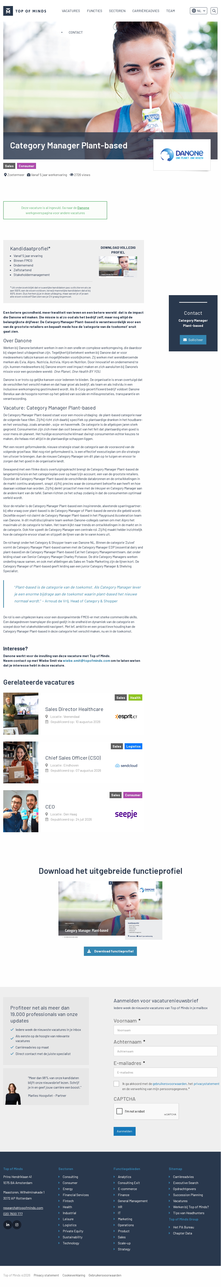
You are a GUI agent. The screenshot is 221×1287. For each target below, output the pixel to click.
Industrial (69, 1213)
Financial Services (76, 1195)
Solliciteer (195, 340)
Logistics (70, 1225)
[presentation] (146, 1111)
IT (119, 1213)
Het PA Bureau (183, 1227)
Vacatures (71, 11)
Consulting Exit (129, 1183)
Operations (126, 1225)
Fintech (68, 1201)
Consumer (70, 1183)
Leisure (68, 1219)
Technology (71, 1243)
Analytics (124, 1177)
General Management (133, 1201)
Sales (122, 1237)
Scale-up (124, 1243)
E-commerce (127, 1189)
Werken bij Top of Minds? (191, 1207)
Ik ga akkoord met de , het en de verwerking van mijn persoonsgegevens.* (170, 1086)
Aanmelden (124, 1131)
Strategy (124, 1249)
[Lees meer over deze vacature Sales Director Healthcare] (73, 713)
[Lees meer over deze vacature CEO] (73, 811)
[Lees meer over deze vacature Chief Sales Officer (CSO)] (73, 762)
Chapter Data (182, 1233)
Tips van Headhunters (188, 1213)
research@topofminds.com (23, 1208)
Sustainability (72, 1237)
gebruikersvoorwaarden (170, 1083)
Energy (68, 1189)
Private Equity (73, 1231)
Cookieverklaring (74, 1275)
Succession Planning (188, 1195)
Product (124, 1231)
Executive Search (185, 1183)
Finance (123, 1195)
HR (120, 1207)
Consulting (70, 1177)
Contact (76, 32)
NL (199, 11)
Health (67, 1207)
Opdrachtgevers (184, 1189)
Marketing (125, 1219)
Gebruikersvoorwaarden (105, 1275)
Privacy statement (46, 1275)
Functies (94, 11)
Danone (83, 208)
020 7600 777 (13, 1214)
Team (170, 11)
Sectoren (117, 11)
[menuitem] (70, 11)
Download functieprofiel (113, 951)
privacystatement (206, 1083)
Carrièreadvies (145, 11)
